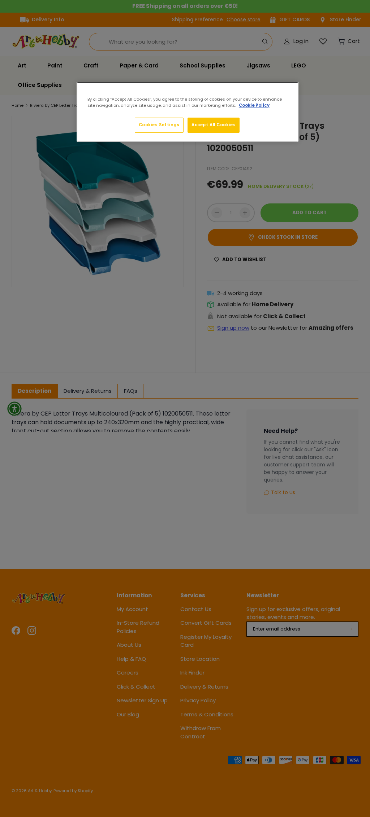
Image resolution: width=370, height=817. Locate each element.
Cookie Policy (254, 105)
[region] (187, 112)
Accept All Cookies (214, 125)
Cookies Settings (159, 125)
